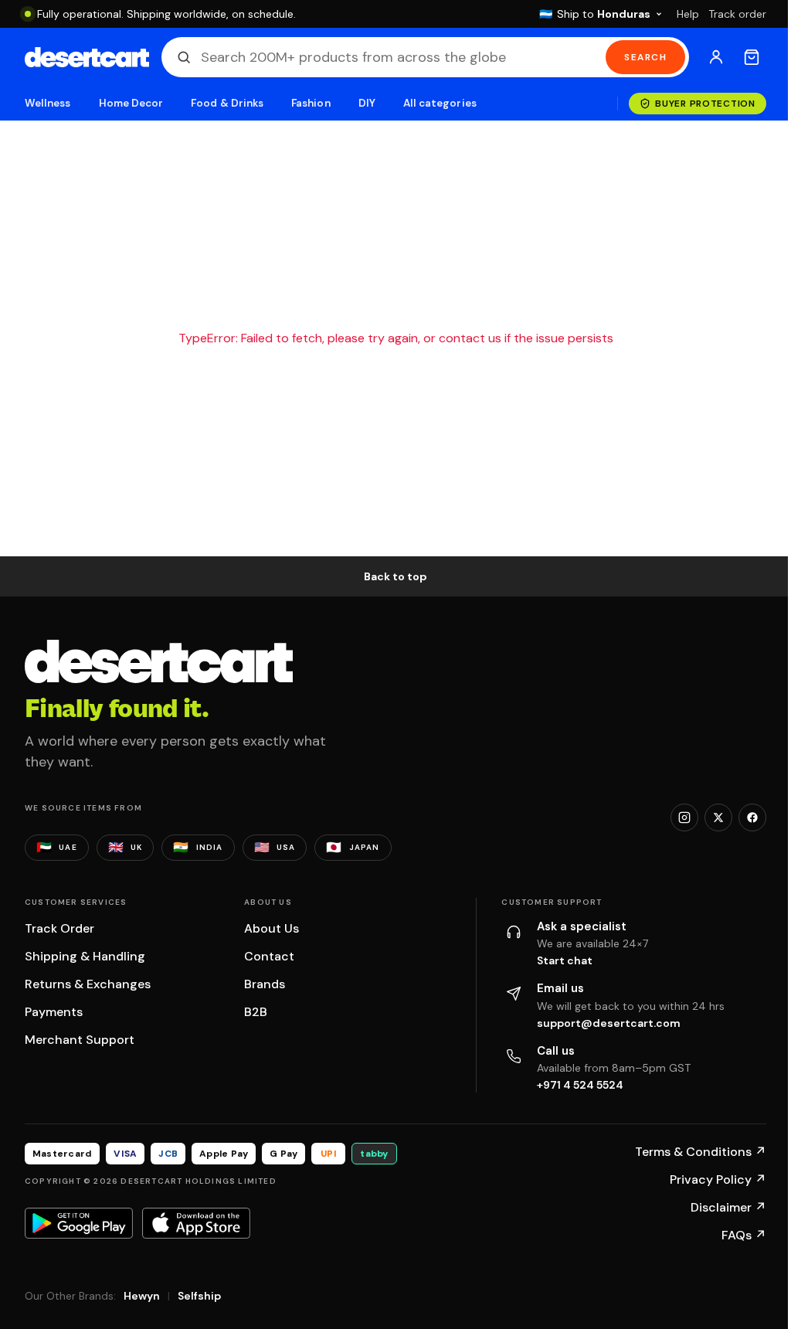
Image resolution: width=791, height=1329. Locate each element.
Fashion (310, 103)
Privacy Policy (718, 1179)
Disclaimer (728, 1207)
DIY (366, 103)
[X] (718, 817)
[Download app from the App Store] (196, 1223)
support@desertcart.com (609, 1023)
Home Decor (131, 103)
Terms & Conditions (700, 1152)
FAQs (743, 1235)
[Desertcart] (87, 57)
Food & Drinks (227, 103)
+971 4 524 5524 (580, 1085)
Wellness (48, 103)
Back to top (395, 576)
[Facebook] (752, 817)
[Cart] (751, 57)
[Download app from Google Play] (79, 1223)
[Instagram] (684, 817)
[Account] (716, 57)
